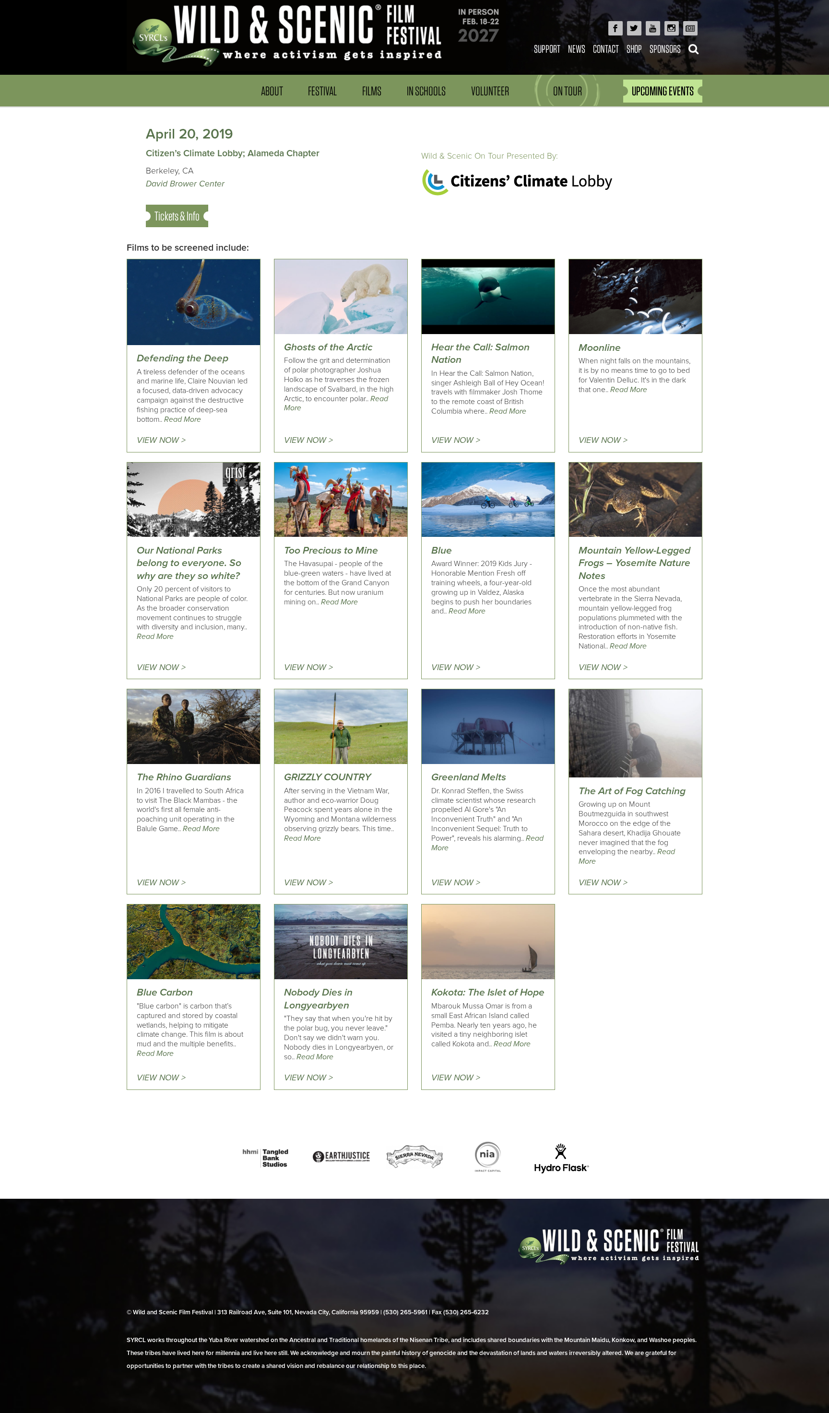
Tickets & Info (177, 215)
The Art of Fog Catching (632, 791)
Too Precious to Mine (331, 550)
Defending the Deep (182, 358)
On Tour (567, 90)
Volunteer (490, 90)
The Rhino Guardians (184, 777)
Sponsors (665, 48)
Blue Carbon (165, 992)
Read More (182, 419)
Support (547, 48)
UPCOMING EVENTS (663, 90)
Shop (634, 48)
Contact (606, 48)
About (272, 90)
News (576, 48)
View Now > (161, 440)
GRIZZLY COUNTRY (327, 777)
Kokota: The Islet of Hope (488, 992)
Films (371, 90)
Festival (322, 90)
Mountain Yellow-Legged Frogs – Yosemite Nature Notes (634, 563)
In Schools (426, 90)
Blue (441, 550)
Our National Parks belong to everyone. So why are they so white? (189, 563)
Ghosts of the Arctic (328, 347)
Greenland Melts (468, 777)
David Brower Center (185, 184)
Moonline (600, 348)
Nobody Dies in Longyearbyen (318, 998)
